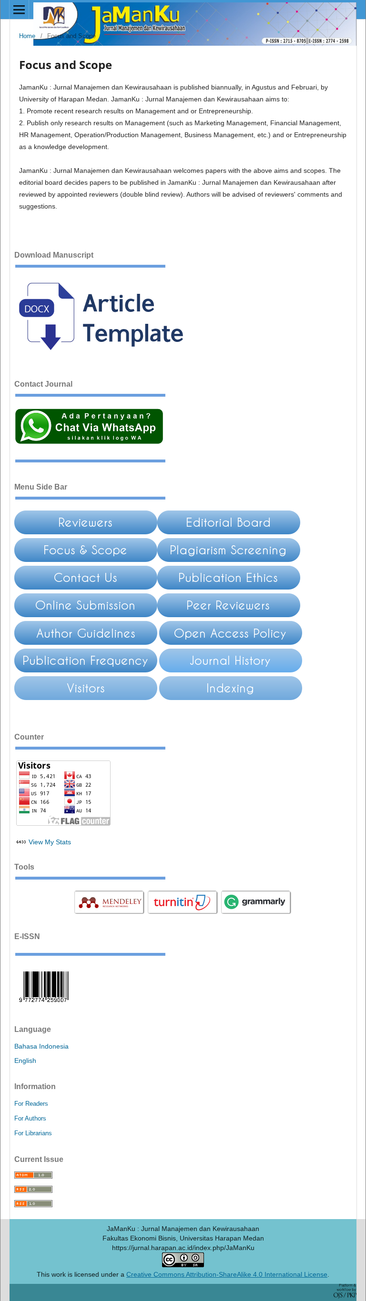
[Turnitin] (183, 913)
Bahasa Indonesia (41, 1046)
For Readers (31, 1103)
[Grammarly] (256, 913)
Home (27, 36)
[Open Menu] (19, 9)
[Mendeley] (109, 913)
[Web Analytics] (21, 842)
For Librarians (33, 1133)
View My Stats (50, 842)
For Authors (30, 1118)
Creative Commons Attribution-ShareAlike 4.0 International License (226, 1274)
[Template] (107, 359)
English (25, 1060)
